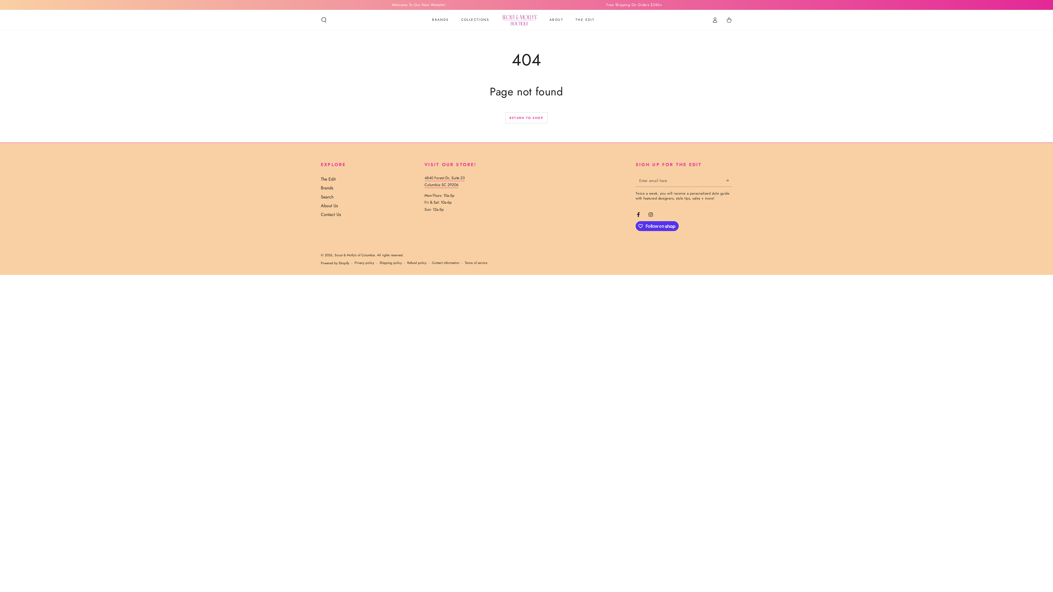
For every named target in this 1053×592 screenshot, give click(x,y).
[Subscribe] (729, 181)
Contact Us (331, 214)
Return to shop (526, 118)
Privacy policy (364, 263)
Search (327, 197)
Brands (327, 188)
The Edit (328, 179)
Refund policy (416, 263)
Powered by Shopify (335, 263)
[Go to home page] (519, 20)
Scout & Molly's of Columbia (355, 255)
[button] (324, 20)
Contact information (445, 263)
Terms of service (476, 263)
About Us (329, 206)
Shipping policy (391, 263)
